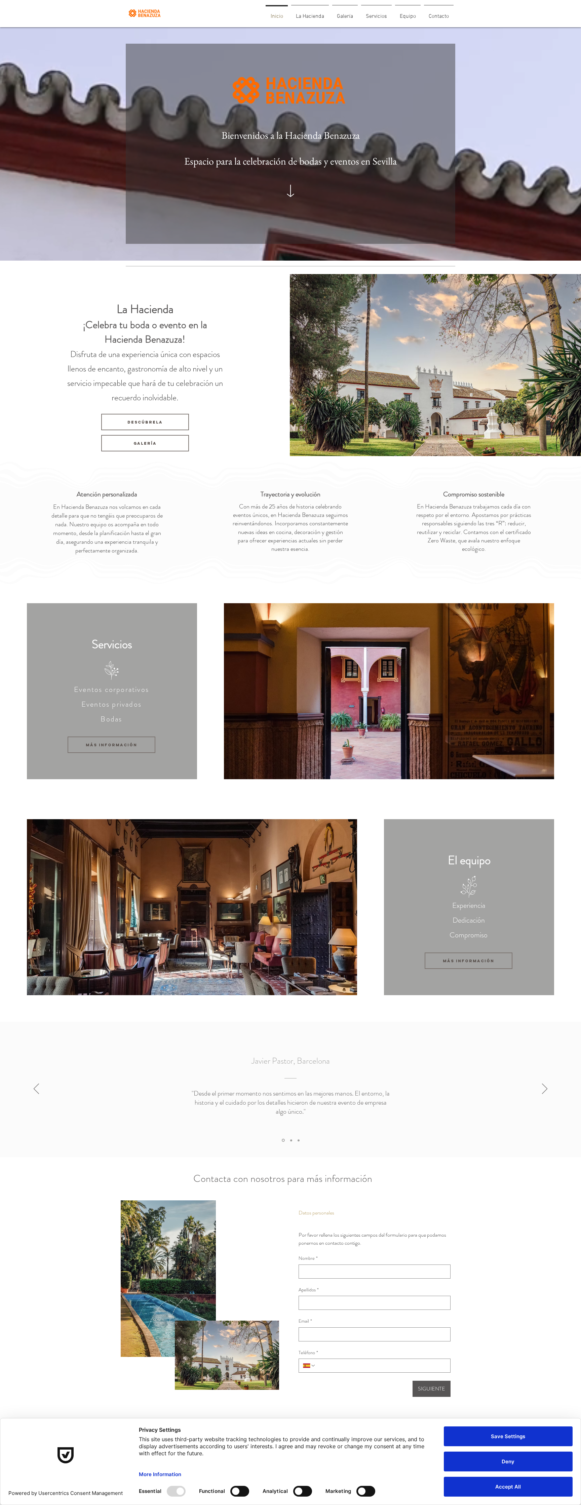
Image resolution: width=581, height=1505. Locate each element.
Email (305, 1321)
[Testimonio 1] (283, 1140)
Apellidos (309, 1290)
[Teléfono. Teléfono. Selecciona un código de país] (309, 1365)
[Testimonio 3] (299, 1140)
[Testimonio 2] (290, 1140)
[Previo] (36, 1089)
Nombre (308, 1258)
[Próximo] (544, 1089)
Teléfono (308, 1352)
